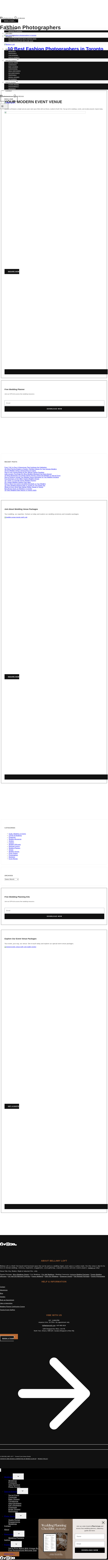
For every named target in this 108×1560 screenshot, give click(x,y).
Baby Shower (13, 66)
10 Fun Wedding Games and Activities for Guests (20, 470)
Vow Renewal (13, 55)
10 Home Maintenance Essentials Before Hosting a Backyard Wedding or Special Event (32, 475)
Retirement (12, 79)
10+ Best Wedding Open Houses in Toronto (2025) (20, 490)
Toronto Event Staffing (7, 1310)
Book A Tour (8, 99)
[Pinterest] (10, 1245)
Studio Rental (13, 84)
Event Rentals (13, 859)
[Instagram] (7, 1245)
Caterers (11, 843)
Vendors (11, 841)
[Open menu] (4, 106)
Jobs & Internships (6, 1303)
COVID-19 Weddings (15, 835)
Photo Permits (13, 57)
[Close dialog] (103, 1522)
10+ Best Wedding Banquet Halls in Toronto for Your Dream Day (25, 485)
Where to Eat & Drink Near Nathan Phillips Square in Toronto (24, 487)
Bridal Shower (13, 77)
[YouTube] (13, 1245)
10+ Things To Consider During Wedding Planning (20, 480)
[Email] (16, 1245)
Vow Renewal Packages (81, 1276)
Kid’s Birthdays (14, 73)
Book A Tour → (9, 1554)
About (8, 26)
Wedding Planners (15, 31)
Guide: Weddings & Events (17, 834)
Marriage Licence (14, 846)
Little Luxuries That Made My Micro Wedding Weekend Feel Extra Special (28, 474)
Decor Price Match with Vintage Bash (22, 38)
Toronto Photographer (98, 1276)
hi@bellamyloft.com (48, 1325)
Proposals (12, 53)
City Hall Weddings (48, 1274)
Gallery (9, 33)
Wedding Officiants (15, 844)
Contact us (91, 1268)
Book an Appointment (7, 1300)
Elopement (12, 837)
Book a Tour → (10, 21)
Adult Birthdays (14, 71)
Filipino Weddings (37, 1276)
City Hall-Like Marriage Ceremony (19, 1276)
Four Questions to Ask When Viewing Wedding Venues (22, 479)
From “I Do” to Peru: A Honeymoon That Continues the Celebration (26, 467)
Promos (7, 1545)
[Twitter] (4, 1245)
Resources (8, 1534)
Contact (8, 90)
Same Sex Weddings (51, 1276)
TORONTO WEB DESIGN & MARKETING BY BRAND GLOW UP (18, 1458)
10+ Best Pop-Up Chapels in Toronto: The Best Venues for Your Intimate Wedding (31, 469)
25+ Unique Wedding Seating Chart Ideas (18, 482)
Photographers (13, 855)
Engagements (13, 86)
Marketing (12, 857)
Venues (11, 850)
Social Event (13, 62)
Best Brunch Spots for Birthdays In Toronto (18, 489)
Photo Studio (9, 1516)
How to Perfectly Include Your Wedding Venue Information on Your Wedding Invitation (32, 477)
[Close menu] (0, 1470)
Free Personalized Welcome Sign (20, 41)
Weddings (12, 51)
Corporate (12, 64)
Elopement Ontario (66, 1276)
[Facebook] (1, 1245)
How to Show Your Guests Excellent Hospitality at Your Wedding (25, 484)
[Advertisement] (54, 435)
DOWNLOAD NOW (54, 409)
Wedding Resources (15, 839)
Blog (1, 1293)
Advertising (3, 1290)
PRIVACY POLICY (43, 1458)
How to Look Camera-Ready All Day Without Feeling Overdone (24, 472)
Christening (13, 68)
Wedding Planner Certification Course (12, 1306)
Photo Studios (13, 853)
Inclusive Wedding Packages (79, 1274)
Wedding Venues (14, 851)
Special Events (10, 1492)
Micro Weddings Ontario (21, 1274)
